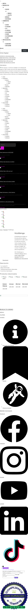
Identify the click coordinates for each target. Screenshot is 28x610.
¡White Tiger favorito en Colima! (7, 62)
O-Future (8, 32)
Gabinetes (6, 20)
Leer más (5, 288)
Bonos (6, 84)
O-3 (6, 28)
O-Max (7, 34)
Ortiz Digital (7, 39)
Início (4, 3)
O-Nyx (7, 24)
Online (22, 255)
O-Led (7, 37)
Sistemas (8, 19)
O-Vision (7, 26)
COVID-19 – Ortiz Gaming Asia (7, 56)
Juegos (7, 80)
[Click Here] (0, 140)
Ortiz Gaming (3, 65)
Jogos (7, 9)
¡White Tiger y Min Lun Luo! (6, 61)
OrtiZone (8, 45)
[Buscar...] (2, 148)
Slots (10, 15)
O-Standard (9, 36)
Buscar (1, 48)
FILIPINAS (2, 314)
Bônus (7, 17)
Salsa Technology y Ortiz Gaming (8, 57)
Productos (5, 78)
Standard (5, 229)
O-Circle (7, 30)
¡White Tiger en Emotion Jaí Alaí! (7, 59)
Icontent (8, 43)
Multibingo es (18, 258)
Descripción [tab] (5, 260)
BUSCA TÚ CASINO (6, 309)
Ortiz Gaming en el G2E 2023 (6, 152)
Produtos (6, 5)
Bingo (9, 13)
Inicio (4, 76)
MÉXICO (2, 312)
